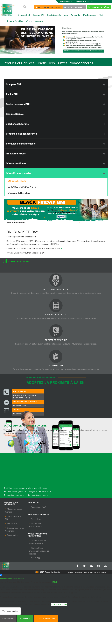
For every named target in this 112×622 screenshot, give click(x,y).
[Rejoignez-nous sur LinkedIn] (92, 565)
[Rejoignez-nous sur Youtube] (106, 565)
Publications (89, 15)
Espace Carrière (15, 21)
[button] (7, 41)
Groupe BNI (24, 15)
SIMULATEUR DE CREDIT (55, 314)
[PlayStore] (26, 443)
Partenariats (12, 535)
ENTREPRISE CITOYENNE (56, 340)
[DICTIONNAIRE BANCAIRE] (56, 356)
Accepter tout (25, 618)
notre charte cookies (59, 604)
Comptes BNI (13, 84)
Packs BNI (12, 94)
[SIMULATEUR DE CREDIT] (56, 305)
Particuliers (36, 519)
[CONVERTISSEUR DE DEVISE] (56, 280)
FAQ (101, 15)
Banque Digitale (15, 114)
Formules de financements (21, 143)
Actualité (75, 15)
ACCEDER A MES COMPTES (49, 7)
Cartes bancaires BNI (17, 104)
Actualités (78, 572)
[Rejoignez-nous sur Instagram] (99, 565)
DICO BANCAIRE (56, 365)
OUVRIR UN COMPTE (75, 7)
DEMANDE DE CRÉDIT (99, 7)
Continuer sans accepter (46, 618)
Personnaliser (8, 618)
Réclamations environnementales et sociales (39, 551)
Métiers (70, 572)
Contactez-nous (34, 21)
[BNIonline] (11, 443)
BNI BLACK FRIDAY (16, 181)
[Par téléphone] (6, 392)
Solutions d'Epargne (17, 124)
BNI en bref (12, 523)
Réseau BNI (38, 15)
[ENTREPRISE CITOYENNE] (56, 330)
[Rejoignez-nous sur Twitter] (85, 565)
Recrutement (65, 1)
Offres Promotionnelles (19, 173)
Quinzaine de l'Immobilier (19, 193)
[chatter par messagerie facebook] (6, 403)
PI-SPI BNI (36, 558)
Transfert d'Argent (16, 153)
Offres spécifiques (16, 163)
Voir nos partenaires (10, 611)
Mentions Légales (100, 572)
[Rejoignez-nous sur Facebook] (78, 565)
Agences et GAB (38, 507)
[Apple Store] (42, 443)
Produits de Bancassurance (21, 133)
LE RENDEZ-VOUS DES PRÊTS (21, 187)
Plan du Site (88, 572)
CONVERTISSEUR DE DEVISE (55, 289)
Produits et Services (57, 15)
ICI (62, 248)
